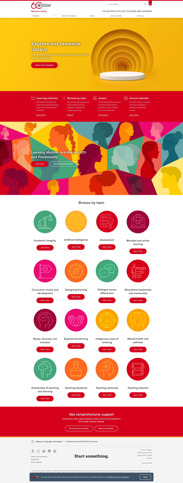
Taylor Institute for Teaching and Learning (127, 11)
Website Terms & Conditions (118, 477)
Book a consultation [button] (106, 428)
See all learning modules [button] (63, 164)
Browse (70, 115)
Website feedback (36, 462)
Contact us (140, 16)
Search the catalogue (69, 16)
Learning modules (116, 16)
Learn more (40, 115)
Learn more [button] (39, 164)
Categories (35, 16)
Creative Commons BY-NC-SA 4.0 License (81, 441)
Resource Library (39, 11)
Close (145, 477)
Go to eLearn (103, 115)
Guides (92, 16)
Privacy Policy (35, 459)
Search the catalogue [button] (44, 65)
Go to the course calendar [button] (79, 428)
